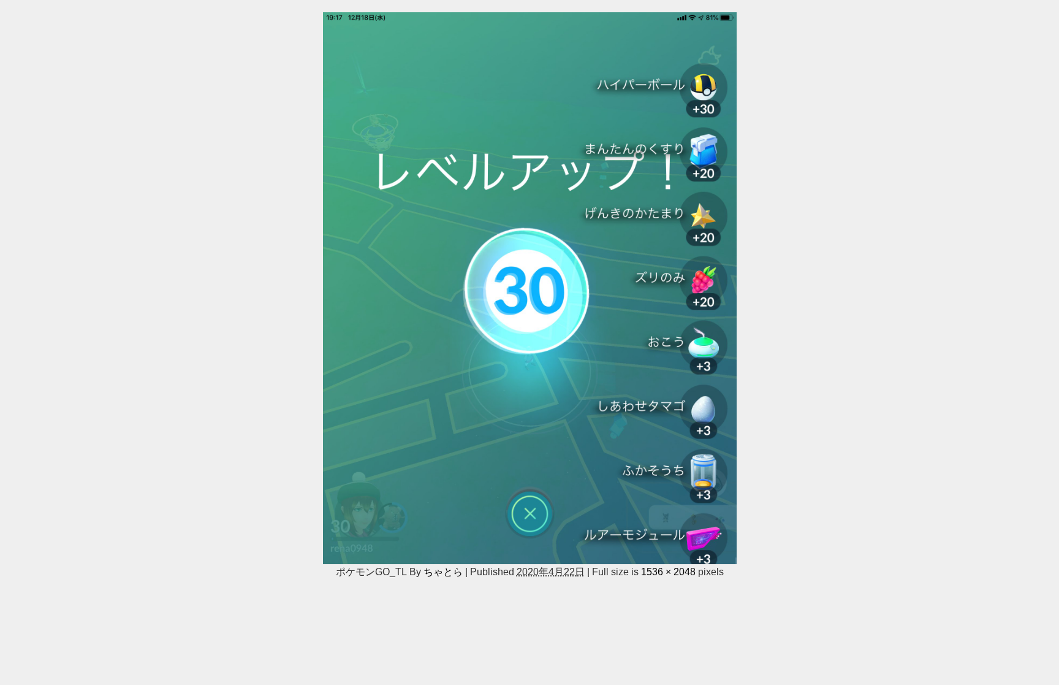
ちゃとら (443, 571)
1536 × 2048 (668, 571)
